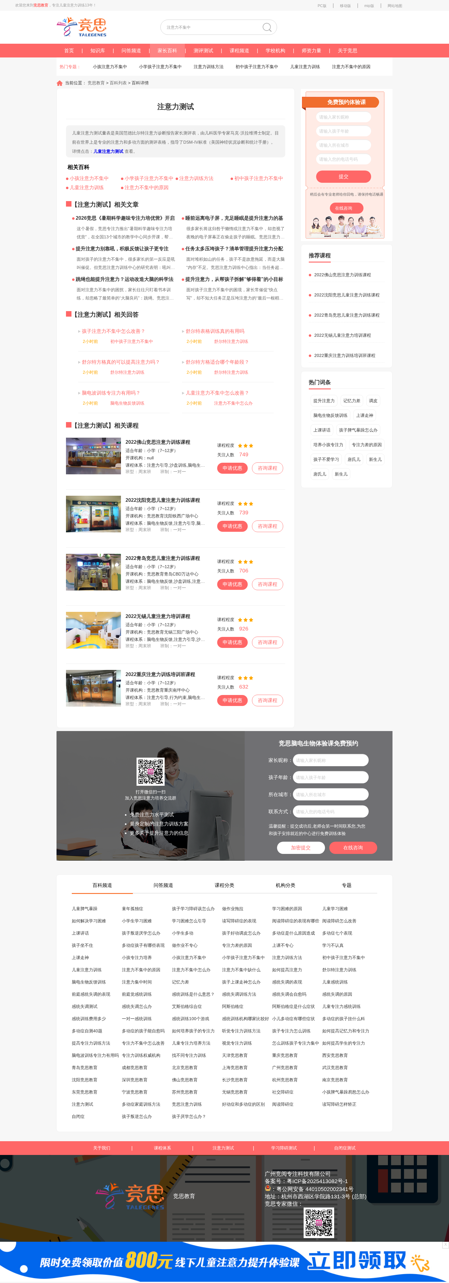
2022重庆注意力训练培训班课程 (160, 674)
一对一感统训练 (137, 1018)
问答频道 (131, 50)
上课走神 (364, 415)
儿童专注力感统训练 (341, 1006)
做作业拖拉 (232, 908)
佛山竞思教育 (185, 1079)
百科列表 (118, 82)
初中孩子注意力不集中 (256, 66)
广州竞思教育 (285, 1067)
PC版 (322, 6)
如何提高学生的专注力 (343, 1043)
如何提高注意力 (287, 969)
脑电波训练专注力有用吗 (95, 1055)
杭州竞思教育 (285, 1079)
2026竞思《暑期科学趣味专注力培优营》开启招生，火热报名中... (123, 219)
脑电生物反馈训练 (127, 403)
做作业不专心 (185, 945)
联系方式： (280, 811)
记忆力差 (351, 400)
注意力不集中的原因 (351, 66)
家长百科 (167, 50)
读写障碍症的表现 (239, 920)
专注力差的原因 (367, 444)
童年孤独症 (132, 908)
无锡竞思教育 (235, 1092)
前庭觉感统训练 (137, 994)
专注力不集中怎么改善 (143, 1043)
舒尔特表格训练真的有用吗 (214, 331)
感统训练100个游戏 (190, 1018)
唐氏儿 (354, 459)
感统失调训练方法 (239, 994)
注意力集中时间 (137, 982)
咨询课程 (267, 468)
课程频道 (239, 50)
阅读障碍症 (283, 1104)
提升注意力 (324, 400)
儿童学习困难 (335, 908)
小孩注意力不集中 (110, 66)
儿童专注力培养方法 (191, 1043)
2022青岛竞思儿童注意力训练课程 (163, 558)
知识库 (97, 50)
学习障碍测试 (284, 1147)
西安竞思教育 (335, 1055)
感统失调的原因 (337, 994)
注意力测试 (82, 1104)
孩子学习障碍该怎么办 (193, 908)
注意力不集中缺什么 (241, 969)
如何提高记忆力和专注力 (345, 1030)
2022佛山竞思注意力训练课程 (158, 442)
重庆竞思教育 (285, 1055)
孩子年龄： (280, 777)
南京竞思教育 (335, 1079)
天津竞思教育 (235, 1055)
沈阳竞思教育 (84, 1079)
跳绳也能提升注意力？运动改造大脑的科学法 (124, 279)
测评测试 (203, 50)
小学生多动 (182, 933)
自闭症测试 (345, 1147)
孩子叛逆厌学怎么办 (141, 933)
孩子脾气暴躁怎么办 (358, 430)
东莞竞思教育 (84, 1092)
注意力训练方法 (209, 66)
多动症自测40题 (87, 1030)
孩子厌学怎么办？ (189, 1116)
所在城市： (280, 794)
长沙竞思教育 (235, 1079)
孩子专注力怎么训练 (291, 1030)
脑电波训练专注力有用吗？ (111, 392)
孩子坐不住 (82, 945)
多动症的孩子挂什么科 (343, 1018)
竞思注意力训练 (187, 1104)
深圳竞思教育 (135, 1079)
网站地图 (395, 6)
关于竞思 (347, 50)
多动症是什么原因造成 (293, 933)
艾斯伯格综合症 (187, 1006)
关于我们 (101, 1147)
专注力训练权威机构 (141, 1055)
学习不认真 (333, 945)
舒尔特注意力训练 (231, 341)
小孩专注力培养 (137, 957)
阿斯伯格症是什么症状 (293, 1006)
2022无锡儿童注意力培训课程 (158, 616)
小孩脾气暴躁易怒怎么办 (345, 1092)
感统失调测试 (84, 1006)
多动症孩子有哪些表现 (143, 945)
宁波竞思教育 (135, 1092)
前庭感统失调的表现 (91, 994)
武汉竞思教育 (335, 1067)
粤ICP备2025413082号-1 (317, 1181)
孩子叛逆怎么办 (137, 1116)
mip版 (369, 6)
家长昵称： (280, 760)
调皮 (373, 400)
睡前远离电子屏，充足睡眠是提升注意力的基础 (232, 219)
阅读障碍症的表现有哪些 (295, 920)
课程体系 (162, 1147)
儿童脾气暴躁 (84, 908)
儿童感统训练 (335, 982)
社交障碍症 (283, 1092)
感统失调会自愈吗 (289, 994)
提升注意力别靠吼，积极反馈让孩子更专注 (122, 248)
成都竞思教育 (135, 1067)
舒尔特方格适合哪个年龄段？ (216, 362)
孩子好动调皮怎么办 (241, 933)
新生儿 (375, 459)
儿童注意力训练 (305, 66)
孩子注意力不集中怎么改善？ (113, 331)
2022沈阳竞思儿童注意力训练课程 (163, 500)
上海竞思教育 (235, 1067)
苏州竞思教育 (185, 1092)
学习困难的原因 (287, 908)
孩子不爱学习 (326, 459)
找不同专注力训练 (189, 1055)
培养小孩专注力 (328, 444)
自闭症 (78, 1116)
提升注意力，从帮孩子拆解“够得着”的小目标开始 (232, 280)
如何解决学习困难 (89, 920)
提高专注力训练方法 (91, 1043)
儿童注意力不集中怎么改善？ (216, 392)
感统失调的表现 (287, 982)
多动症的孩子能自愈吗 (143, 1030)
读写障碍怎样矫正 (339, 1104)
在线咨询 (344, 208)
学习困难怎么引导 (189, 920)
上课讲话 (321, 430)
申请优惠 (232, 468)
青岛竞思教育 (84, 1067)
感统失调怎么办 (137, 1006)
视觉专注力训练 (237, 1043)
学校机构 (275, 50)
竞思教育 (95, 82)
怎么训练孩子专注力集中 (295, 1043)
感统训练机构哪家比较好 (245, 1018)
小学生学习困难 (137, 920)
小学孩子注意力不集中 (160, 66)
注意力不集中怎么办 (233, 403)
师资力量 (311, 50)
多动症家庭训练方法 (141, 1104)
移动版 (345, 6)
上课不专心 (283, 945)
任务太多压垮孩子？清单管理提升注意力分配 (233, 248)
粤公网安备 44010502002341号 (315, 1189)
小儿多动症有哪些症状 (293, 1018)
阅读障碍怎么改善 (339, 920)
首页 (69, 50)
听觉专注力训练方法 (241, 1030)
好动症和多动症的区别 (243, 1104)
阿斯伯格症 (232, 1006)
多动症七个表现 (337, 933)
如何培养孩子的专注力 (193, 1030)
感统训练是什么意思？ (193, 994)
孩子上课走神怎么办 (241, 982)
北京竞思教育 (185, 1067)
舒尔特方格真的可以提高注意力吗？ (120, 362)
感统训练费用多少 (89, 1018)
